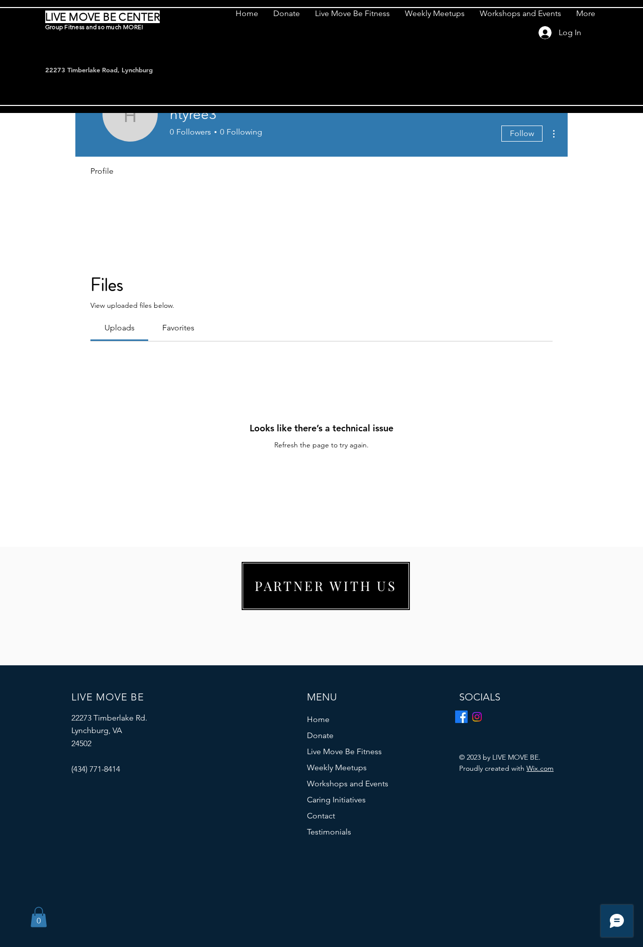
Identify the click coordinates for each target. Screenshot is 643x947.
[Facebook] (461, 717)
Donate (320, 735)
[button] (38, 917)
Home (318, 719)
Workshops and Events (347, 783)
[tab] (119, 328)
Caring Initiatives (336, 799)
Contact (321, 815)
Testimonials (329, 832)
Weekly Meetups (337, 767)
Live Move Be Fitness (344, 751)
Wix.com (540, 768)
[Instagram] (477, 717)
